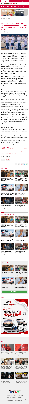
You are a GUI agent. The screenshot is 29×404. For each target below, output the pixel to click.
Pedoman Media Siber (12, 397)
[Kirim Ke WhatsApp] (27, 164)
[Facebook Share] (16, 164)
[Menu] (2, 3)
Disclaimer (20, 397)
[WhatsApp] (18, 392)
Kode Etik (21, 395)
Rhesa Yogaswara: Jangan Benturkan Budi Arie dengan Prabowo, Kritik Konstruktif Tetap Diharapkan (7, 354)
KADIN (7, 159)
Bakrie (3, 159)
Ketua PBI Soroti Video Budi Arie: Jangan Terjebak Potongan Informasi (7, 367)
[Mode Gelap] (27, 3)
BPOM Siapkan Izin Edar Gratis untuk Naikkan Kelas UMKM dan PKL (14, 149)
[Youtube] (16, 392)
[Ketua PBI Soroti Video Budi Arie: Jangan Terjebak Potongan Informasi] (7, 361)
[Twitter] (13, 392)
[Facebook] (11, 392)
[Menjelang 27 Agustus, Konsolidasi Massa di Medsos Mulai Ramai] (7, 375)
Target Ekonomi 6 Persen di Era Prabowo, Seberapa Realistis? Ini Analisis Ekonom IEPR (21, 193)
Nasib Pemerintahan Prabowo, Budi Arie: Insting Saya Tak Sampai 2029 (21, 381)
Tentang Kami (9, 395)
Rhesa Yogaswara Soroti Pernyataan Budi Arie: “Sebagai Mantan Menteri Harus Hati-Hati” (21, 354)
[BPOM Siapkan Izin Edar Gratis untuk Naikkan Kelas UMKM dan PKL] (7, 173)
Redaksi (15, 395)
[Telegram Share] (24, 164)
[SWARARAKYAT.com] (10, 3)
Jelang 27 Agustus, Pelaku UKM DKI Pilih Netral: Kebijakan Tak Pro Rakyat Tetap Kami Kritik (14, 152)
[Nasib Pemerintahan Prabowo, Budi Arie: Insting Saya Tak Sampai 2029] (21, 375)
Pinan (5, 31)
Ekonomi (3, 21)
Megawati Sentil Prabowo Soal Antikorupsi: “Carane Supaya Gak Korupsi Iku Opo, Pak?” (21, 367)
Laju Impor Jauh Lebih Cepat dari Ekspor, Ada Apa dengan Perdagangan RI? (7, 193)
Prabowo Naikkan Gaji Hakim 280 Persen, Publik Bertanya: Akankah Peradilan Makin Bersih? (6, 207)
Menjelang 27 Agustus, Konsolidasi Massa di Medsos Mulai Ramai (6, 381)
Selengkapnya (14, 291)
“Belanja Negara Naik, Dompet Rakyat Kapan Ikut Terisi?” (21, 207)
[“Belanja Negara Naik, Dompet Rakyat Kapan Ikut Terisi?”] (21, 200)
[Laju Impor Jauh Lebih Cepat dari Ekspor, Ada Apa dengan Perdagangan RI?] (7, 187)
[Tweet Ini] (19, 164)
